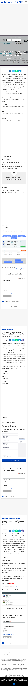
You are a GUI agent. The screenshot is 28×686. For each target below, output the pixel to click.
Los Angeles (14, 39)
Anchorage (11, 518)
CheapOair (7, 675)
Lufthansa (24, 676)
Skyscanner (23, 674)
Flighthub (11, 674)
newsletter (7, 269)
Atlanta (4, 329)
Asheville (17, 518)
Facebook (13, 269)
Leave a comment (14, 306)
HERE (17, 586)
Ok (14, 684)
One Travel (18, 675)
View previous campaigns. (9, 293)
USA (5, 287)
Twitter (18, 269)
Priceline (7, 674)
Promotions (5, 518)
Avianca (10, 676)
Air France (7, 676)
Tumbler (23, 269)
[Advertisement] (14, 19)
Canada (5, 288)
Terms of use (17, 654)
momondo (15, 674)
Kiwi (15, 675)
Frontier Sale (7, 642)
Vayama (22, 675)
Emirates (14, 676)
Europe (5, 290)
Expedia (18, 674)
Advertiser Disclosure (16, 652)
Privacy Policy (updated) (7, 654)
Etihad (17, 676)
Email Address (7, 280)
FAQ (9, 652)
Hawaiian (20, 676)
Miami (19, 39)
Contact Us (23, 654)
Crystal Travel (11, 675)
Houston (9, 39)
